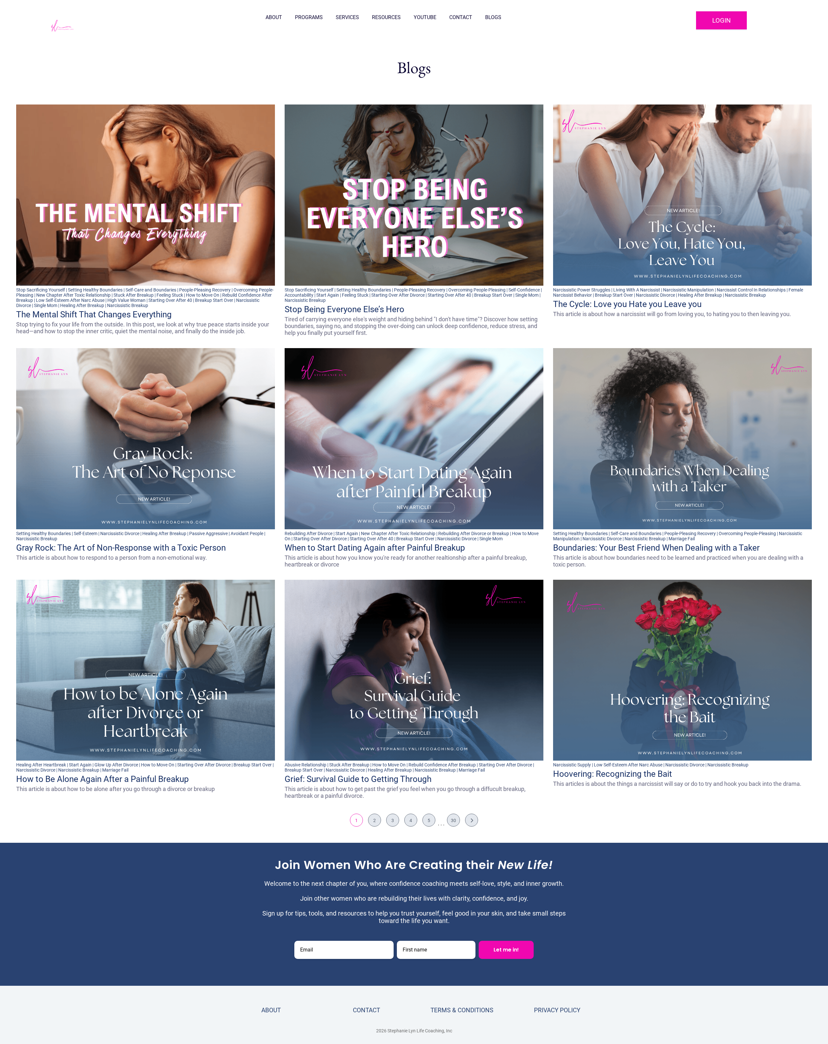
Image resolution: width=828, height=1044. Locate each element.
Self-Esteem (85, 533)
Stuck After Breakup (134, 295)
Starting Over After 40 (170, 300)
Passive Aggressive (208, 533)
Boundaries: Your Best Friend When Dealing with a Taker (656, 548)
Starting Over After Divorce (398, 295)
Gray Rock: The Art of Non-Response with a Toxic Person (121, 548)
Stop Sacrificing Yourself (40, 289)
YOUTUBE (425, 17)
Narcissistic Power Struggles (581, 289)
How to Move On (202, 295)
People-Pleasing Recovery (205, 289)
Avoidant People (247, 533)
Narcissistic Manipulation (688, 289)
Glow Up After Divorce (116, 764)
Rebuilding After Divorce (308, 533)
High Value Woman (126, 300)
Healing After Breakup (82, 305)
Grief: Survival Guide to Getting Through (358, 779)
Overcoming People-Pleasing (477, 289)
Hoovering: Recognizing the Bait (612, 774)
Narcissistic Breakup (127, 305)
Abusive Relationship (305, 764)
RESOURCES (386, 17)
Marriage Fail (682, 538)
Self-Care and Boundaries (150, 289)
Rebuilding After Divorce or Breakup (473, 533)
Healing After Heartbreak (41, 764)
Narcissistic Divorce (655, 295)
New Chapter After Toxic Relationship (73, 295)
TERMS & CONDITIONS (461, 1010)
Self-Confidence (524, 289)
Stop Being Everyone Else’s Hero (344, 309)
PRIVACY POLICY (557, 1010)
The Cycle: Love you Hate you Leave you (627, 304)
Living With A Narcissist (636, 289)
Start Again (327, 295)
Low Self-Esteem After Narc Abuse (70, 300)
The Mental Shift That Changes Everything (94, 314)
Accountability (299, 295)
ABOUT (274, 17)
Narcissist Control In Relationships (751, 289)
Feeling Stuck (170, 295)
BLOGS (493, 17)
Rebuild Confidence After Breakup (442, 764)
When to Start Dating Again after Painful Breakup (375, 548)
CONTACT (460, 17)
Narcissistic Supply (572, 764)
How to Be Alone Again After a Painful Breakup (102, 779)
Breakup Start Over (214, 300)
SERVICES (347, 17)
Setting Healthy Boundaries (95, 289)
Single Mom (45, 305)
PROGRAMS (309, 17)
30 (453, 820)
